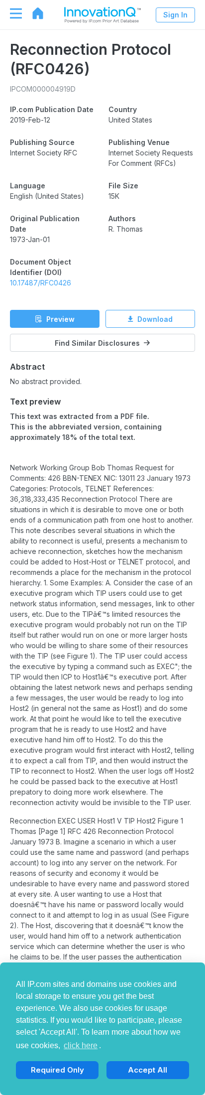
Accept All (147, 1070)
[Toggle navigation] (11, 13)
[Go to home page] (33, 13)
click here (81, 1045)
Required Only (57, 1070)
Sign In (175, 14)
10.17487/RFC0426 (40, 282)
